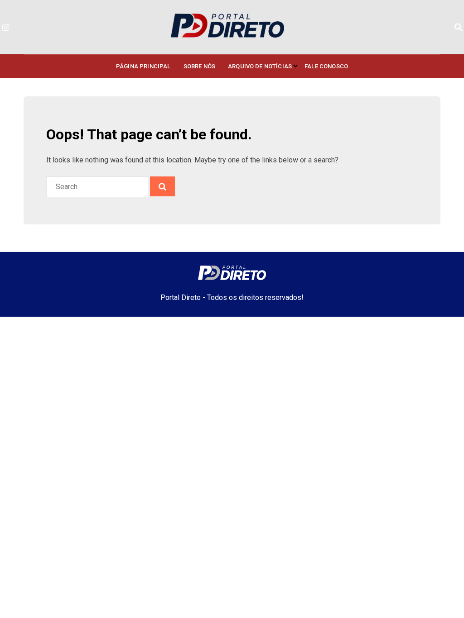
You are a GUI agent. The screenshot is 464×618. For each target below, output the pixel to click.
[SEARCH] (162, 186)
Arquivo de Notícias (260, 66)
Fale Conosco (326, 66)
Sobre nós (199, 66)
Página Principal (143, 66)
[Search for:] (98, 186)
